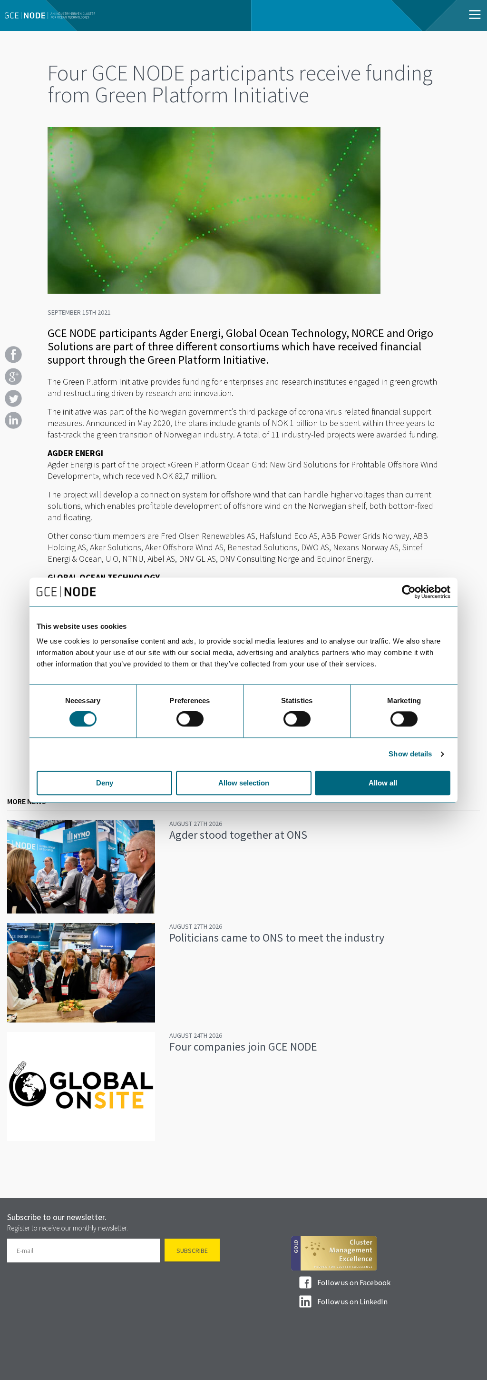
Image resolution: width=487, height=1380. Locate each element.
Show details (410, 754)
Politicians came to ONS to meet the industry (276, 937)
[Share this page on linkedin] (13, 420)
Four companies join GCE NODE (243, 1046)
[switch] (190, 719)
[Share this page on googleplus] (13, 376)
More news (26, 801)
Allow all (383, 783)
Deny (104, 783)
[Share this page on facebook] (13, 354)
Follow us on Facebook (353, 1282)
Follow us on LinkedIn (352, 1301)
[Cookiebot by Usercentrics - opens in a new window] (408, 592)
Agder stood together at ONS (238, 834)
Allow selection (243, 783)
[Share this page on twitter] (13, 398)
